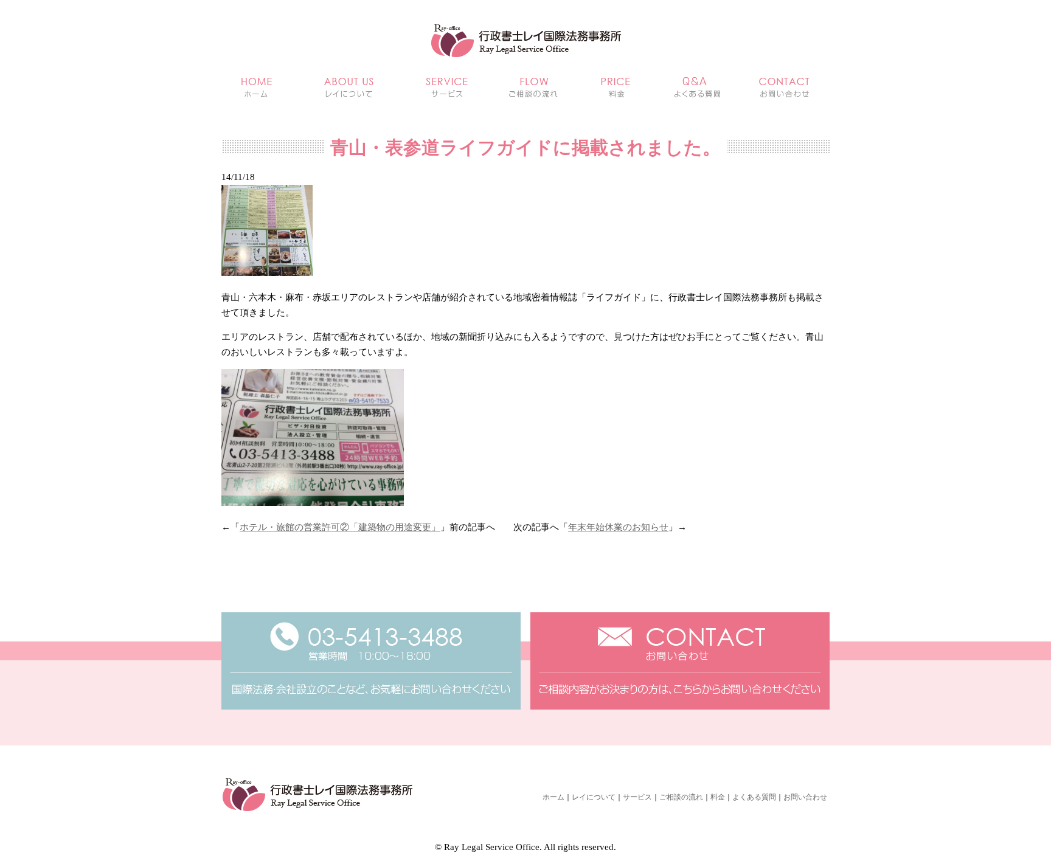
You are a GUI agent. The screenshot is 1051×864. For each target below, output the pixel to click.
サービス (637, 797)
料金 (717, 797)
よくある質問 (754, 797)
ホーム (553, 797)
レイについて (594, 797)
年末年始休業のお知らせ (618, 527)
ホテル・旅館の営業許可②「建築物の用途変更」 (340, 527)
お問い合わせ (805, 797)
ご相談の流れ (681, 797)
